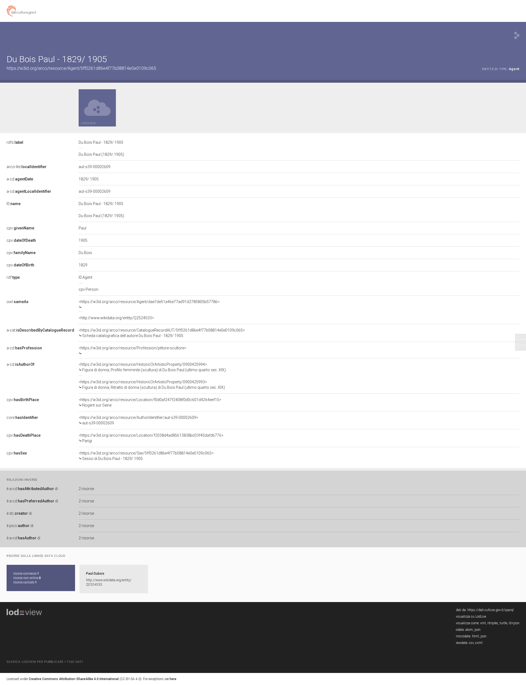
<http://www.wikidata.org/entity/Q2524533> (116, 318)
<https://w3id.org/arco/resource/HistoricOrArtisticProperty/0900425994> (152, 367)
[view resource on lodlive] (516, 35)
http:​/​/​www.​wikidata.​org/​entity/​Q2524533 (109, 582)
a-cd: (20, 179)
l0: (14, 204)
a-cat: (40, 330)
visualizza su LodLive (471, 616)
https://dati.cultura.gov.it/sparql (490, 610)
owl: (17, 302)
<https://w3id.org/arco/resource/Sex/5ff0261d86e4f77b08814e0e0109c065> (146, 456)
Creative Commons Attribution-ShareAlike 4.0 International (74, 679)
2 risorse (86, 489)
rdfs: (15, 142)
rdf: (13, 277)
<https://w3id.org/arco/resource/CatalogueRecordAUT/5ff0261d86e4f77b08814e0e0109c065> (162, 333)
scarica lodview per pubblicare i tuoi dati (45, 662)
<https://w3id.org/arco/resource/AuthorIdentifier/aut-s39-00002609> (138, 420)
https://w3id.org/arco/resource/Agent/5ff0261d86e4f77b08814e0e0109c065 (81, 68)
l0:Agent (85, 277)
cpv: (20, 228)
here (173, 679)
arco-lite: (27, 167)
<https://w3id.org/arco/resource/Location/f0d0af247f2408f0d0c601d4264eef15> (150, 402)
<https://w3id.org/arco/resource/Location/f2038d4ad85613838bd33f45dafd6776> (151, 438)
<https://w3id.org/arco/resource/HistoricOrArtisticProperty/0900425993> (152, 385)
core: (22, 417)
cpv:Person (88, 289)
